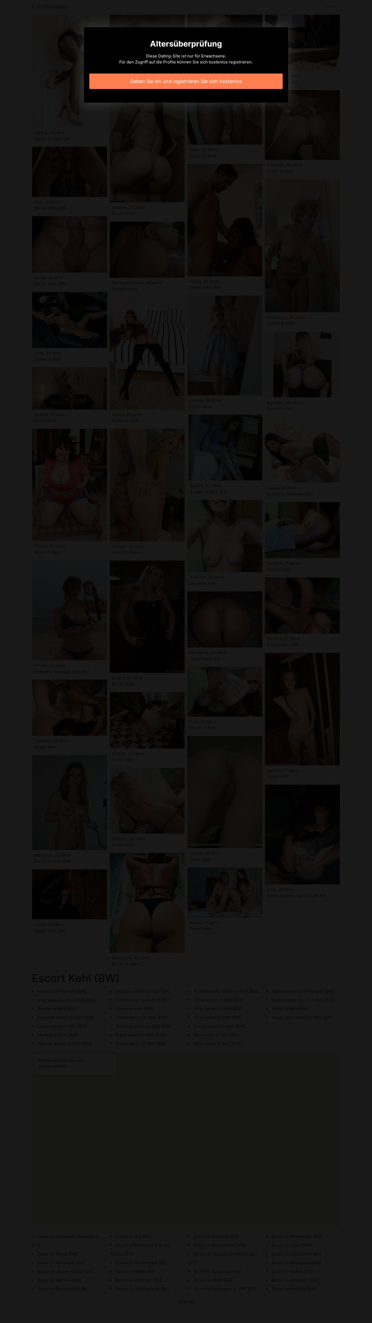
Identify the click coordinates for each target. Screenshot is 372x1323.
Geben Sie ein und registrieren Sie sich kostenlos (186, 81)
